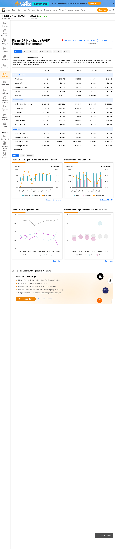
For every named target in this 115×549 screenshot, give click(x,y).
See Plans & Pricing (45, 299)
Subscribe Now (25, 299)
